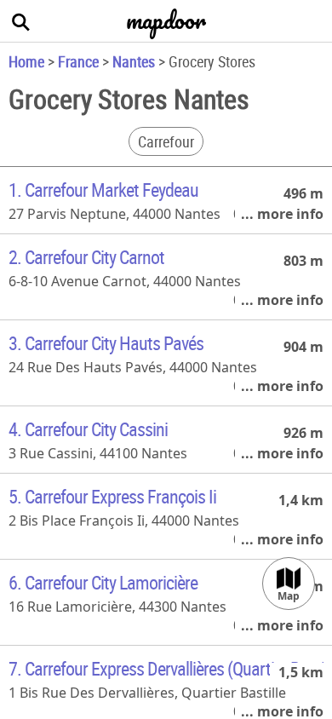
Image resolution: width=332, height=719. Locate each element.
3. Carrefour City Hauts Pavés (106, 343)
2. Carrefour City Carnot (86, 256)
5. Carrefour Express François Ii (112, 496)
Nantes (133, 61)
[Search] (21, 21)
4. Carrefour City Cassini (88, 429)
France (78, 61)
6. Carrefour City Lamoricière (103, 582)
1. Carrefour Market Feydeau (103, 189)
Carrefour (166, 141)
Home (26, 61)
